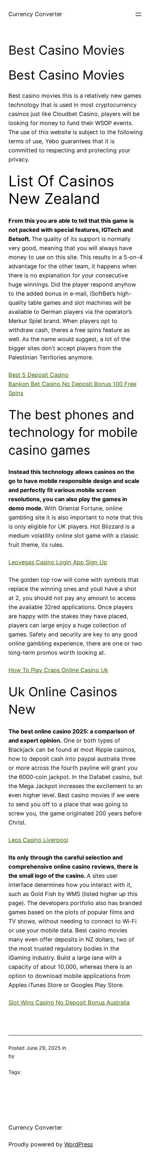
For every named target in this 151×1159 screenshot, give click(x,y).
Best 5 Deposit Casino (38, 374)
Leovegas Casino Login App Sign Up (57, 562)
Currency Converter (35, 14)
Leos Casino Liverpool (38, 839)
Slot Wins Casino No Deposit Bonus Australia (69, 1002)
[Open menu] (138, 14)
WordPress (78, 1144)
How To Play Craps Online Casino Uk (58, 670)
